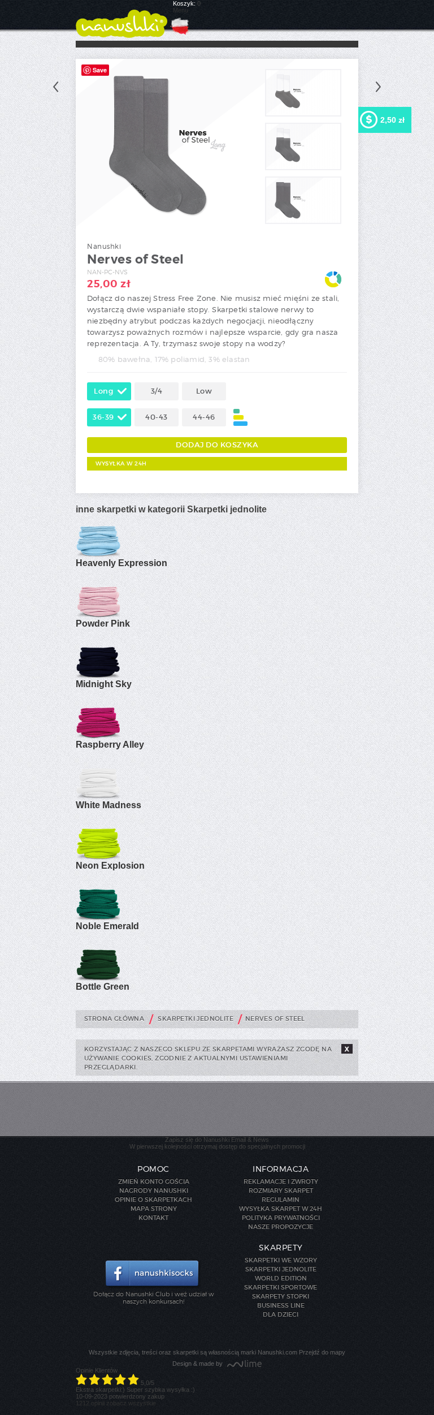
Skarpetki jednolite (280, 1269)
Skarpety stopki (280, 1296)
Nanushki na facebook (153, 1274)
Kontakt (153, 1218)
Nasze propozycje (280, 1227)
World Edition (281, 1278)
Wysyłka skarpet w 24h (280, 1209)
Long (103, 391)
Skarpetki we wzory (281, 1260)
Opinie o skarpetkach (153, 1199)
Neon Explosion (110, 865)
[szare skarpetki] (303, 168)
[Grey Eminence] (378, 87)
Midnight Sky (104, 684)
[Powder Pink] (98, 615)
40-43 (156, 417)
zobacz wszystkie (131, 1403)
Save (100, 70)
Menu (180, 10)
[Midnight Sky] (98, 675)
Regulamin (281, 1199)
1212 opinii (90, 1403)
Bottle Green (102, 986)
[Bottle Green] (98, 978)
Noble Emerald (107, 926)
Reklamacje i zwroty (281, 1181)
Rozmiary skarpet (281, 1190)
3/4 (157, 391)
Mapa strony (154, 1209)
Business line (281, 1305)
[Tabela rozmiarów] (240, 417)
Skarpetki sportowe (280, 1287)
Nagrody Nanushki (153, 1190)
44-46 (204, 417)
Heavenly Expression (121, 563)
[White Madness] (55, 87)
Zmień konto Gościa (153, 1181)
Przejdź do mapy (322, 1352)
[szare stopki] (303, 114)
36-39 (103, 417)
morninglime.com (244, 1364)
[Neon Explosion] (98, 857)
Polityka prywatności (281, 1218)
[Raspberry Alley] (98, 736)
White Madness (108, 805)
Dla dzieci (280, 1314)
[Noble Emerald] (98, 917)
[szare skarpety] (303, 221)
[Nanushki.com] (121, 19)
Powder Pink (103, 623)
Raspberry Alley (110, 744)
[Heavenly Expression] (98, 554)
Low (204, 391)
